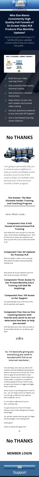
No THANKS (19, 137)
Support (19, 472)
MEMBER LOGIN (19, 453)
